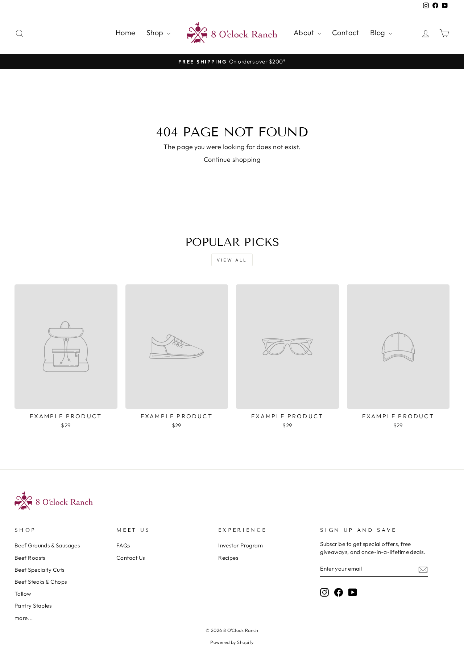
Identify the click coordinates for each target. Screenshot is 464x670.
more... (23, 617)
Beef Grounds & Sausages (47, 545)
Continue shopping (232, 159)
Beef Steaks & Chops (40, 581)
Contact (345, 32)
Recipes (228, 557)
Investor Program (240, 545)
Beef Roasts (29, 557)
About (305, 32)
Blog (378, 32)
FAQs (123, 545)
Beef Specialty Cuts (39, 569)
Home (126, 32)
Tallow (22, 593)
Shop (155, 32)
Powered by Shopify (231, 642)
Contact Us (130, 557)
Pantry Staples (32, 605)
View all (232, 260)
